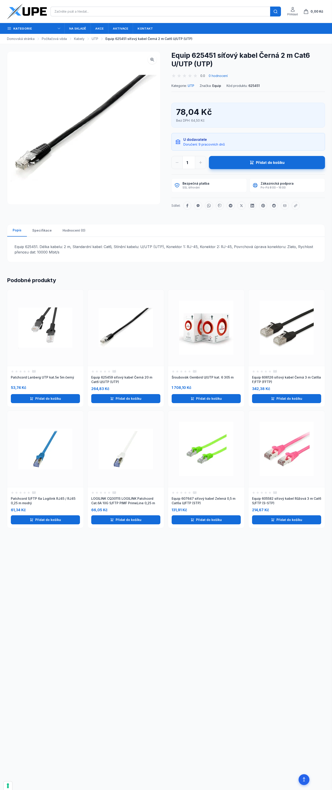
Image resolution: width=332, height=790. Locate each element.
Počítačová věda (54, 39)
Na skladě (77, 28)
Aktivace (120, 28)
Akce (99, 28)
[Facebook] (187, 206)
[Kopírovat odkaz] (296, 206)
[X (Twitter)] (241, 206)
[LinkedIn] (252, 206)
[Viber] (220, 206)
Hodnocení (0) (74, 230)
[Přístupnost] (304, 779)
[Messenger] (198, 206)
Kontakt (145, 28)
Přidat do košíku (48, 398)
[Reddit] (274, 206)
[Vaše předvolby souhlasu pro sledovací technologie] (8, 785)
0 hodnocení (218, 76)
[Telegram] (231, 206)
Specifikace (42, 230)
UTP (95, 39)
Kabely (79, 39)
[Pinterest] (263, 206)
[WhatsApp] (209, 206)
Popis (17, 230)
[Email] (285, 206)
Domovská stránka (21, 39)
